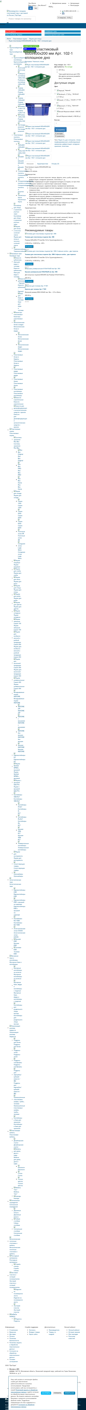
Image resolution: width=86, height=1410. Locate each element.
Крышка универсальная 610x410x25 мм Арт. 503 (41, 272)
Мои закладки (73, 1334)
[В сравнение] (28, 249)
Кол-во (57, 120)
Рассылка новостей (71, 1337)
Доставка (12, 1334)
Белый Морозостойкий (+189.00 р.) (69, 116)
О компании (13, 1330)
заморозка (58, 144)
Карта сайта (33, 1334)
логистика (65, 146)
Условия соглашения (13, 1360)
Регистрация (74, 5)
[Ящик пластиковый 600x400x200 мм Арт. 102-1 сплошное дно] (38, 65)
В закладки (59, 133)
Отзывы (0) (55, 164)
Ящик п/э (61, 140)
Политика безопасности (14, 1339)
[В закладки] (26, 249)
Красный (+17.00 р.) (67, 106)
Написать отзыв (38, 61)
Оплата (12, 1336)
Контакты (32, 1330)
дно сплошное (70, 140)
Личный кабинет (74, 1330)
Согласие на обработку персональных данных (14, 1354)
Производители (54, 1330)
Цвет (56, 86)
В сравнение (59, 136)
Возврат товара (34, 1332)
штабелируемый (74, 142)
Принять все (69, 1393)
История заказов (74, 1332)
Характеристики (42, 164)
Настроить (46, 1393)
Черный (67, 90)
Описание (30, 164)
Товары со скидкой (52, 1333)
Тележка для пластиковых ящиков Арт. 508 (39, 237)
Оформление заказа (59, 3)
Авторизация (74, 3)
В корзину (60, 129)
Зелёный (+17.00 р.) (68, 95)
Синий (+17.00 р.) (69, 101)
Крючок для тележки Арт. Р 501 (35, 289)
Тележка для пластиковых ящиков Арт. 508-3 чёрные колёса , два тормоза (50, 254)
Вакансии (12, 1332)
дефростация (67, 144)
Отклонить (57, 1393)
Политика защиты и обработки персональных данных (15, 1345)
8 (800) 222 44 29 (70, 11)
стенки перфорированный (67, 141)
